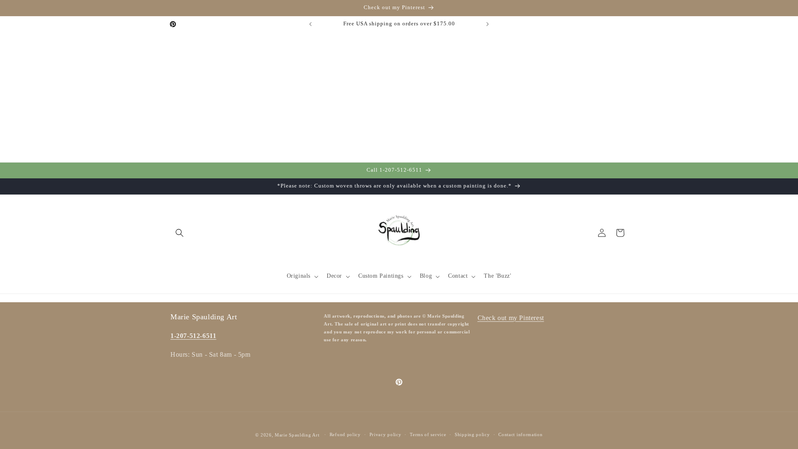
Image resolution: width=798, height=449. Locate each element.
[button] (179, 233)
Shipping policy (472, 434)
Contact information (520, 434)
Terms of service (428, 434)
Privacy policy (385, 434)
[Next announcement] (487, 24)
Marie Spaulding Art (297, 434)
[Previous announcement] (310, 24)
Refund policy (345, 434)
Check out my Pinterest (511, 317)
